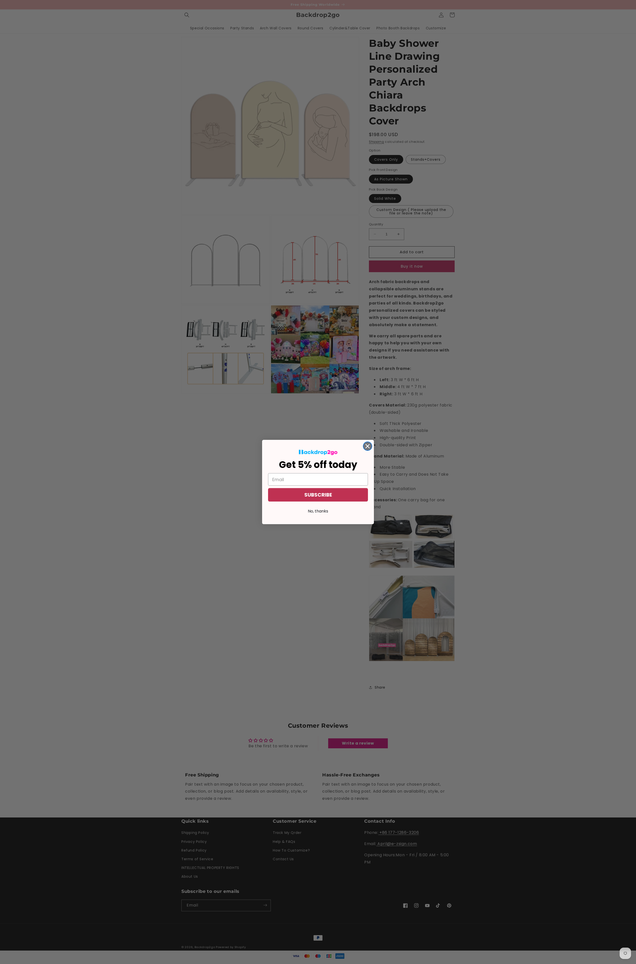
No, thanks (318, 511)
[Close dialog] (367, 446)
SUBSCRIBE (318, 494)
